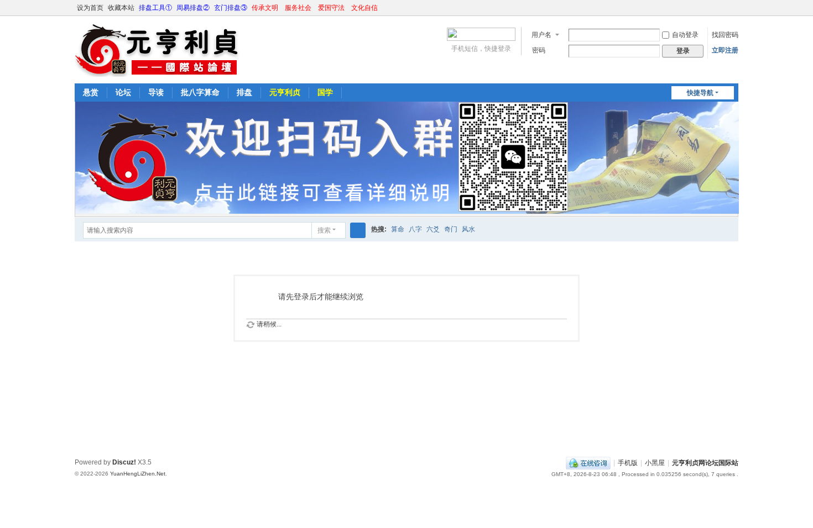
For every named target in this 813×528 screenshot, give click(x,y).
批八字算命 (200, 92)
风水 (468, 229)
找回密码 (725, 35)
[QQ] (588, 463)
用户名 (541, 35)
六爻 (433, 229)
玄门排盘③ (230, 8)
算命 (397, 229)
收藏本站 (121, 8)
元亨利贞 (284, 92)
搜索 (324, 230)
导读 (156, 92)
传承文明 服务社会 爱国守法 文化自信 (315, 8)
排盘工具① (155, 8)
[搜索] (358, 230)
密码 (538, 50)
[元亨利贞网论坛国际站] (158, 48)
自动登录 (685, 35)
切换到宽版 (733, 12)
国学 (325, 92)
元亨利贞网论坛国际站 (705, 463)
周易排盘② (193, 8)
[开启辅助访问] (723, 8)
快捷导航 (700, 93)
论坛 (123, 92)
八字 (415, 229)
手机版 (628, 463)
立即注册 (725, 50)
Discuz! (124, 462)
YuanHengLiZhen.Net (137, 474)
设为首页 (90, 8)
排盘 (244, 92)
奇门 (450, 229)
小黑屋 (655, 463)
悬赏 (90, 92)
